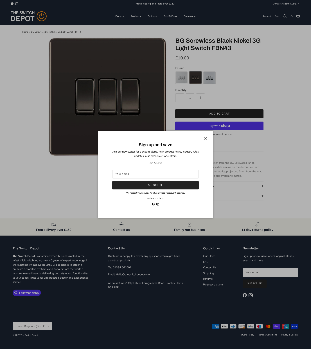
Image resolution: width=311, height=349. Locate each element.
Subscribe (155, 185)
